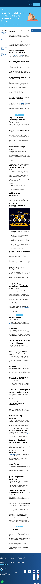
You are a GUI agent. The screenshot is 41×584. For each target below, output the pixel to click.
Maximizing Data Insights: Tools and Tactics (3, 45)
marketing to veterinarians (19, 152)
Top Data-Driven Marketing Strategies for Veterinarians (4, 41)
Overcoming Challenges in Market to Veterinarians (4, 48)
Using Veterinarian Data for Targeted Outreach (4, 51)
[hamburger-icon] (30, 4)
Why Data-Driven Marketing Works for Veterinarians (3, 35)
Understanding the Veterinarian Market (3, 33)
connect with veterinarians (18, 55)
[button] (2, 581)
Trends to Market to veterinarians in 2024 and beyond (3, 54)
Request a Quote (19, 315)
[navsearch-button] (32, 4)
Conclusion (2, 56)
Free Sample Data (37, 4)
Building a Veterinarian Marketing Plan (4, 39)
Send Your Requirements (19, 114)
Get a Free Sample (19, 526)
